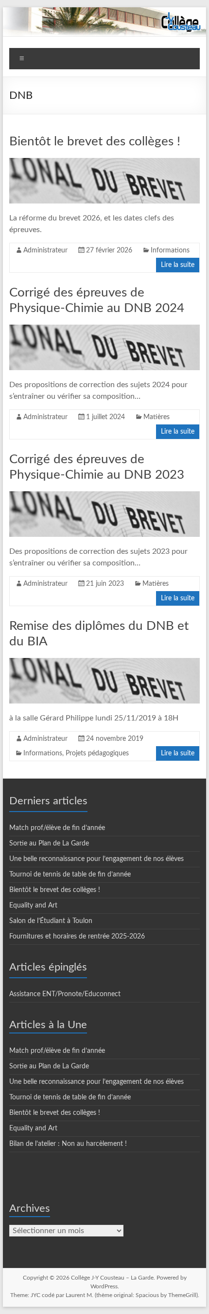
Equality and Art (33, 905)
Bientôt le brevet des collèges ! (94, 141)
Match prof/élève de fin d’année (57, 828)
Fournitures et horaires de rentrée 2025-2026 (77, 936)
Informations (170, 250)
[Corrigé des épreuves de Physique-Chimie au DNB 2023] (104, 496)
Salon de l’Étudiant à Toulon (50, 921)
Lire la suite (177, 265)
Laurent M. (79, 1295)
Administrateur (45, 250)
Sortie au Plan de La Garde (49, 843)
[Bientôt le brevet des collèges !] (104, 163)
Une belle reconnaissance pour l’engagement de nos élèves (96, 859)
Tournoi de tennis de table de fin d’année (70, 874)
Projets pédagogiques (97, 753)
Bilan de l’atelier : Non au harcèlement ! (68, 1144)
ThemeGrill (182, 1295)
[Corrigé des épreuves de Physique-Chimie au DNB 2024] (104, 329)
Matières (156, 417)
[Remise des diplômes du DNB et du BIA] (104, 663)
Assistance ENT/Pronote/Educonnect (65, 994)
